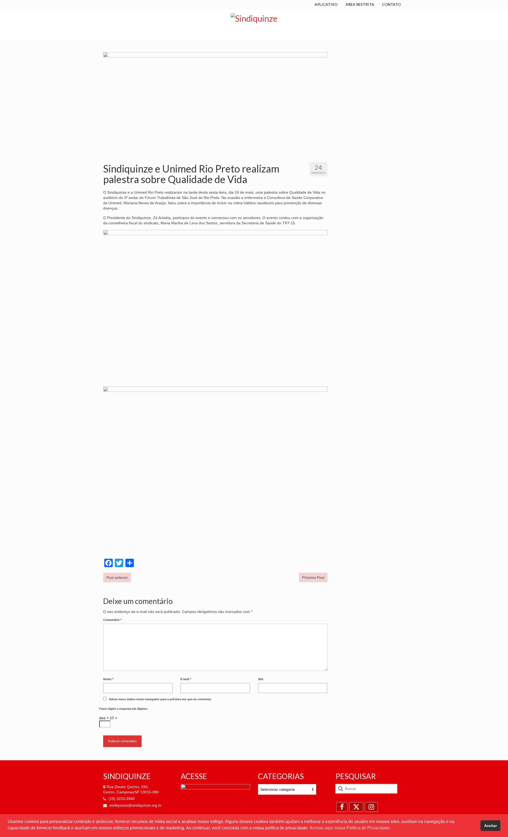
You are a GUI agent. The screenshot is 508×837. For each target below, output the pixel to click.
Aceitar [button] (490, 826)
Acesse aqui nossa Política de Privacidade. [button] (350, 828)
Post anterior (117, 577)
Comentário (112, 619)
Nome (108, 679)
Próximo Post (313, 577)
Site (260, 679)
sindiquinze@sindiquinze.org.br (135, 805)
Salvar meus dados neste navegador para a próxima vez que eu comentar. (160, 699)
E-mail (185, 679)
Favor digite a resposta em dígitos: (123, 708)
